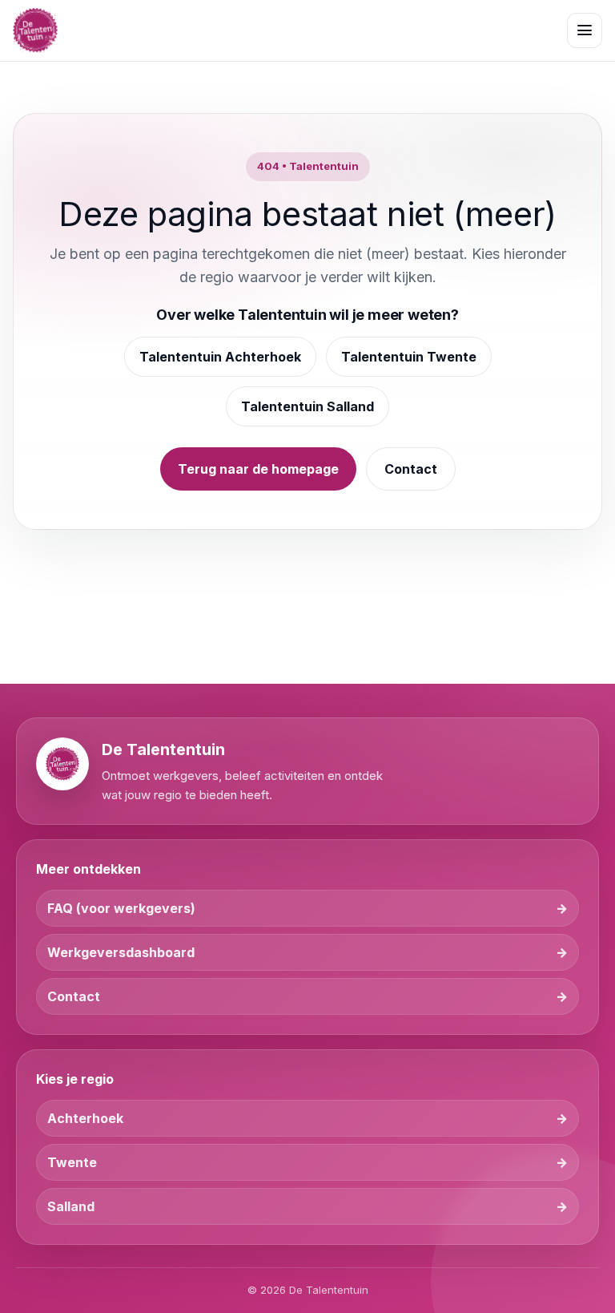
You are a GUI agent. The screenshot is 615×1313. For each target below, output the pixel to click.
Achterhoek (85, 1118)
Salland (70, 1206)
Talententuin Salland (307, 406)
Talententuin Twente (408, 357)
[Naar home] (35, 30)
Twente (72, 1162)
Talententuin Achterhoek (220, 357)
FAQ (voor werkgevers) (121, 908)
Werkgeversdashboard (121, 952)
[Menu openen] (584, 30)
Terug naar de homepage (258, 469)
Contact (410, 469)
